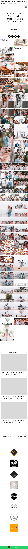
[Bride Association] (14, 463)
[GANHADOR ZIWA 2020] (14, 452)
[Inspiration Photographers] (14, 496)
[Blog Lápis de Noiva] (14, 517)
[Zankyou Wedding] (14, 507)
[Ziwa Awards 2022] (14, 485)
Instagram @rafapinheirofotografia (14, 436)
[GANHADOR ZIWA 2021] (14, 474)
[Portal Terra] (14, 528)
